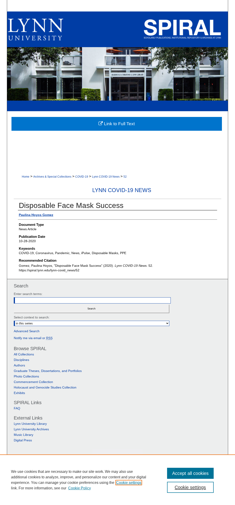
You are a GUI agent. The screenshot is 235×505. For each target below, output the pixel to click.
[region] (117, 479)
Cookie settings (128, 483)
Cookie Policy (79, 488)
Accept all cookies (190, 473)
